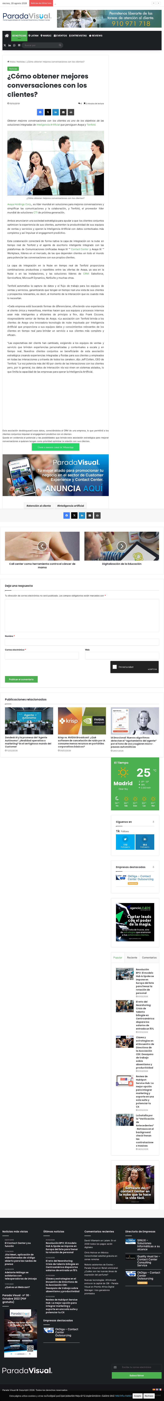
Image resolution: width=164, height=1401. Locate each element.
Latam (34, 35)
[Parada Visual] (27, 17)
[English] (157, 1389)
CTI (35, 212)
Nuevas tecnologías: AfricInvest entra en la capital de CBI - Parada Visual (101, 1283)
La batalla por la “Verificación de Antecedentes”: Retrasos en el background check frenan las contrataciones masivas (145, 1130)
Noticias (20, 35)
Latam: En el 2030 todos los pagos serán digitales (100, 1243)
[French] (160, 1389)
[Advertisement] (55, 400)
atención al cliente (39, 505)
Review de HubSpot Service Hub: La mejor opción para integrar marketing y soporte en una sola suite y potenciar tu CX (145, 1091)
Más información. (124, 1396)
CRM (86, 273)
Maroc (47, 35)
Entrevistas (79, 35)
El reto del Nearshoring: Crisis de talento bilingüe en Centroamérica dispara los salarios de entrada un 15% (145, 1015)
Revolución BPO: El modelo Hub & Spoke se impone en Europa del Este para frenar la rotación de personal (145, 981)
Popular (117, 957)
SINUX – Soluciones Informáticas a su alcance (148, 1245)
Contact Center (80, 249)
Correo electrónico (15, 649)
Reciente (132, 957)
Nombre (10, 636)
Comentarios (149, 957)
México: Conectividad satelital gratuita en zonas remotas (100, 1256)
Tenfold (91, 124)
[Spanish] (153, 1389)
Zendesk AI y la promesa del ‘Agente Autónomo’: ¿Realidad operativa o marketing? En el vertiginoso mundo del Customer (28, 742)
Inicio (12, 61)
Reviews (96, 35)
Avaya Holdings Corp (19, 204)
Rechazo (149, 1396)
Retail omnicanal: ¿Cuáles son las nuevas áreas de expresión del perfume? (101, 1271)
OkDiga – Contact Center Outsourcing (141, 878)
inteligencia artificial (71, 505)
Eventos (61, 35)
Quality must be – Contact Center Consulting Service (148, 1261)
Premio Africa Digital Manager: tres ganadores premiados (99, 1290)
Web (87, 649)
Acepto (137, 1396)
